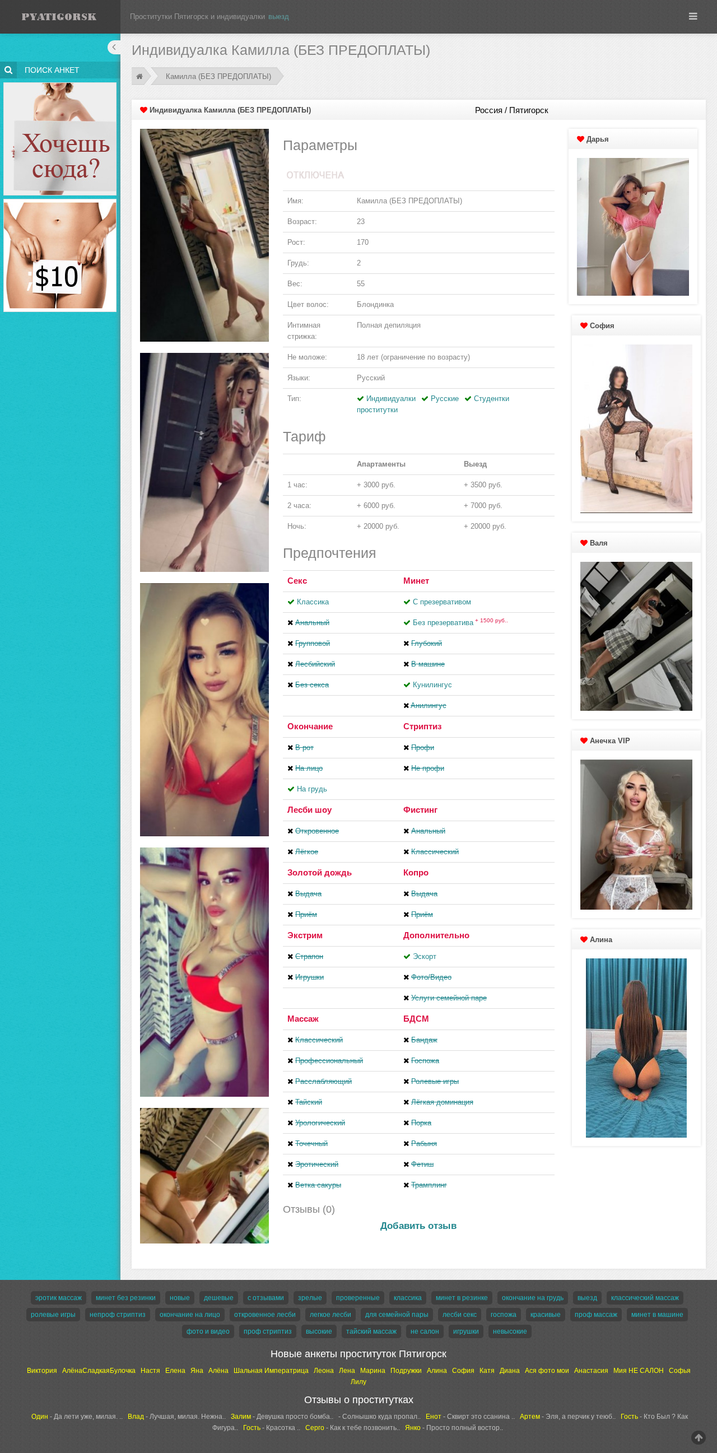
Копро (416, 872)
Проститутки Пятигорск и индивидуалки (197, 16)
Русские (445, 398)
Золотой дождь (319, 872)
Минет (416, 580)
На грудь (312, 789)
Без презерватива (460, 622)
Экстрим (305, 935)
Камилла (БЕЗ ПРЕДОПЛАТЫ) (218, 76)
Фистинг (420, 809)
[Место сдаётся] (60, 84)
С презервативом (442, 602)
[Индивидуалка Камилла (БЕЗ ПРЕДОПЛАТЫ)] (204, 235)
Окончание (310, 726)
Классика (313, 602)
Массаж (303, 1018)
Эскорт (424, 956)
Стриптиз (422, 726)
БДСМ (416, 1018)
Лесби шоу (309, 809)
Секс (297, 580)
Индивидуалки (391, 398)
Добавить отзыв (418, 1226)
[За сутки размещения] (60, 201)
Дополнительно (436, 935)
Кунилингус (432, 685)
